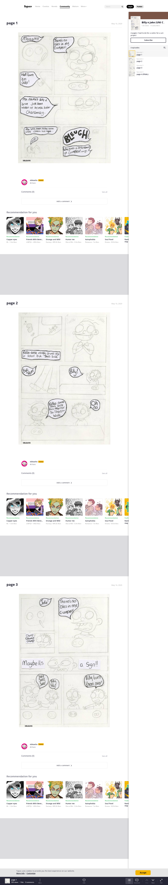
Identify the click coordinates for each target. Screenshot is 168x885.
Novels (54, 6)
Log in (130, 7)
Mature (75, 6)
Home (37, 6)
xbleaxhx (34, 180)
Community (65, 6)
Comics (46, 6)
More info (20, 873)
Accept (143, 872)
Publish (139, 7)
